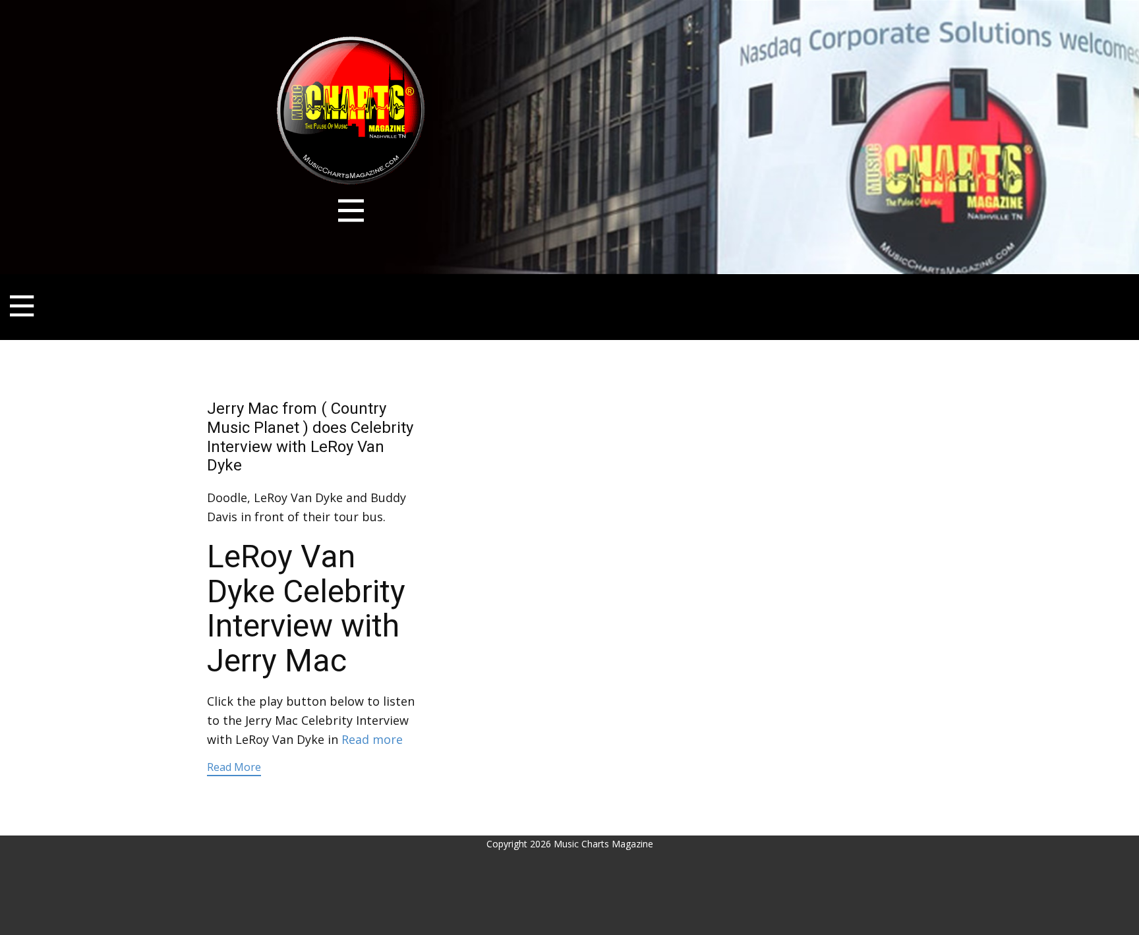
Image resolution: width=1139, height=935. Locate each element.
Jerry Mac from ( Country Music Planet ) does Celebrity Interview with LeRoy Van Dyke (310, 436)
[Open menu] (351, 210)
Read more (372, 739)
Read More (234, 767)
